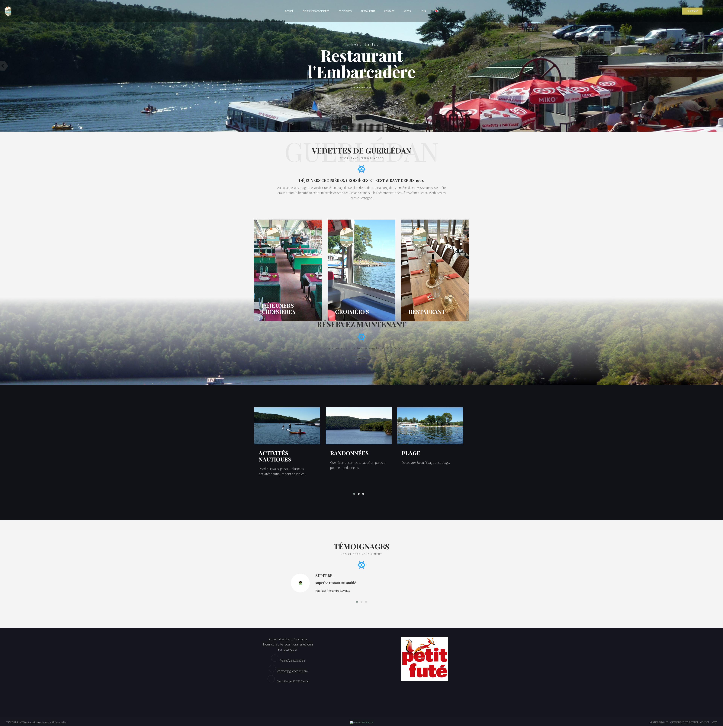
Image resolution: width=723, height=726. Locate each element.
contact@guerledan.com (292, 671)
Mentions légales (659, 722)
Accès (407, 11)
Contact (389, 11)
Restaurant (368, 11)
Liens (423, 11)
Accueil (289, 11)
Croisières (345, 11)
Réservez (692, 11)
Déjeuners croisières (316, 11)
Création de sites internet (684, 722)
